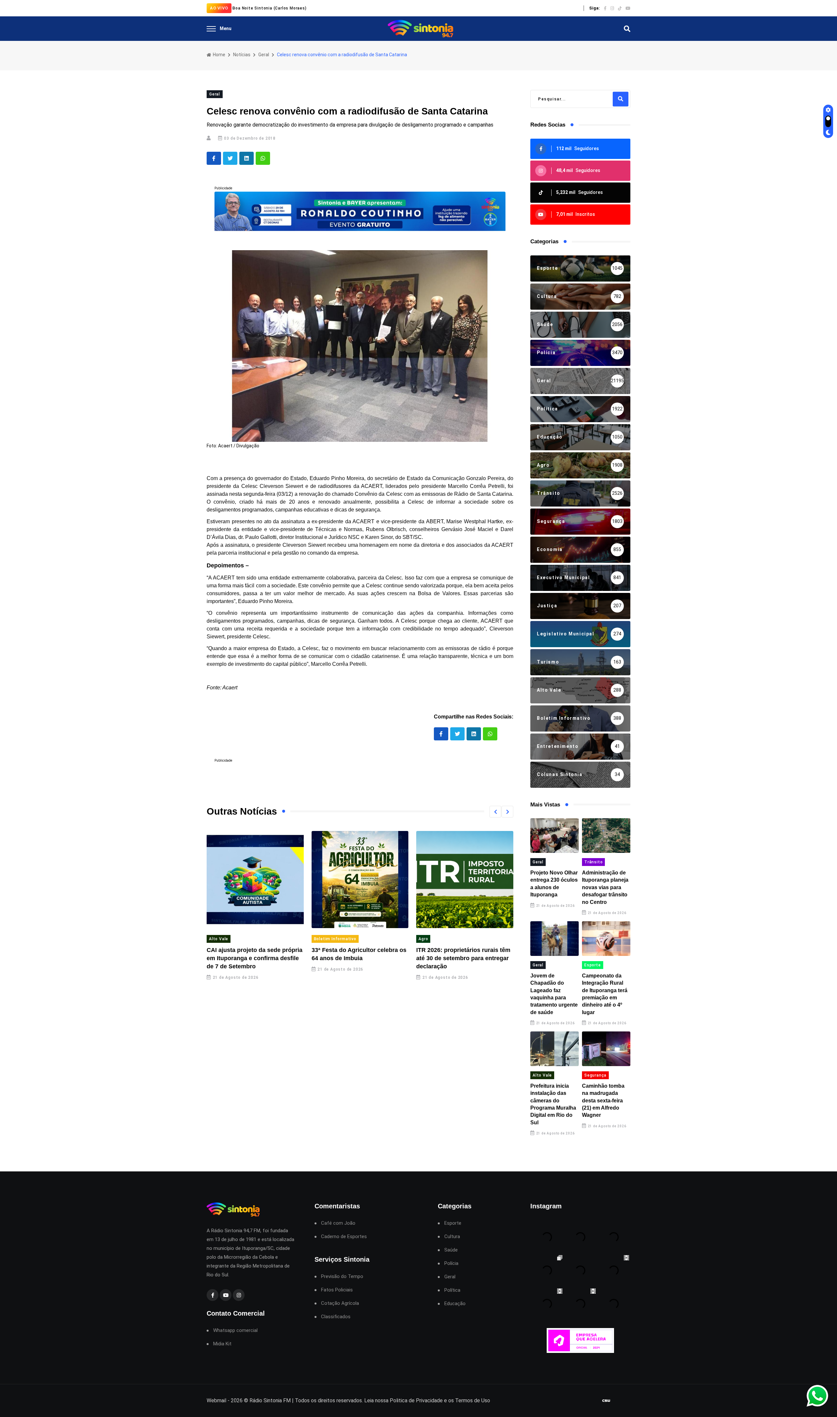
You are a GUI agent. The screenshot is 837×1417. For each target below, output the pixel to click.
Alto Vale (218, 939)
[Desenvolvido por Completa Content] (606, 1401)
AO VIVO (219, 8)
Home (218, 54)
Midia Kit (222, 1343)
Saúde (451, 1250)
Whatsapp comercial (235, 1330)
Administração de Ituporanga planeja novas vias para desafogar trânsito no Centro (605, 887)
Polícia (451, 1263)
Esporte (592, 965)
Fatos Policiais (337, 1289)
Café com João (338, 1223)
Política (452, 1290)
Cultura (452, 1236)
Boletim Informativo (335, 939)
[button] (495, 812)
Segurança (595, 1075)
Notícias (241, 54)
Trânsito (593, 862)
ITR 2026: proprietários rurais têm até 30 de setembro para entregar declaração (463, 958)
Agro (423, 939)
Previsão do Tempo (342, 1276)
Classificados (335, 1316)
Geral (263, 54)
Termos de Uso (472, 1400)
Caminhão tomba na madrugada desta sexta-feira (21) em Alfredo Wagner (603, 1100)
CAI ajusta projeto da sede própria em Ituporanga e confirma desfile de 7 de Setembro (254, 958)
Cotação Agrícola (340, 1303)
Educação (455, 1303)
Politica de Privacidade (416, 1400)
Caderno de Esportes (344, 1236)
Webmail (216, 1400)
